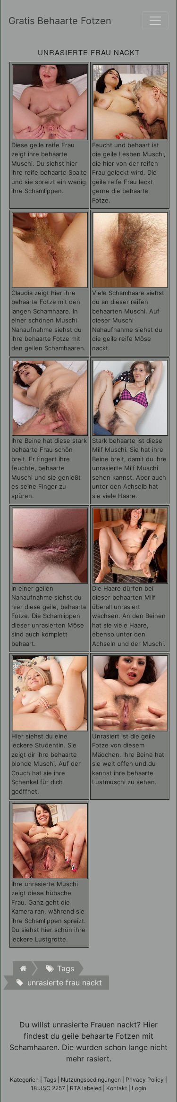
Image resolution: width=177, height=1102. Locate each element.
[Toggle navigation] (155, 20)
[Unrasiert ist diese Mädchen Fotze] (130, 692)
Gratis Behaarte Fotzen (55, 20)
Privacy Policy (145, 1079)
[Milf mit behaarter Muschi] (130, 397)
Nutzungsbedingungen (91, 1079)
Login (139, 1088)
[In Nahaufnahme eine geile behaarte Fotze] (49, 545)
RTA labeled (85, 1088)
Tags (49, 1079)
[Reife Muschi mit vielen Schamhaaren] (130, 249)
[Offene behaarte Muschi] (49, 101)
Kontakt (116, 1088)
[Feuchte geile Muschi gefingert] (49, 397)
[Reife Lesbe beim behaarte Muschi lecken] (130, 101)
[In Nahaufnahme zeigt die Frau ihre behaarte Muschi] (49, 840)
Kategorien (24, 1079)
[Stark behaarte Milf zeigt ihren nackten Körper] (130, 545)
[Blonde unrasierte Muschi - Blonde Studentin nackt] (49, 692)
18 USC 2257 (48, 1088)
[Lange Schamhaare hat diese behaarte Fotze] (49, 249)
